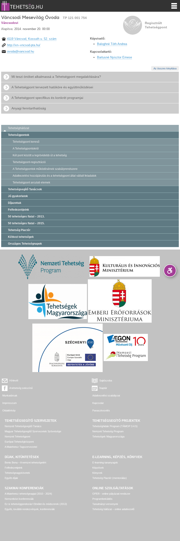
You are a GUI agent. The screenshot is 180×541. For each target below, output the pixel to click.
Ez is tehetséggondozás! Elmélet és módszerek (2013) (36, 504)
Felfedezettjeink (18, 209)
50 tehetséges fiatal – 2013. (26, 216)
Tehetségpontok (18, 135)
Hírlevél (13, 380)
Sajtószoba (105, 380)
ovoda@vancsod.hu (20, 51)
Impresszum (9, 403)
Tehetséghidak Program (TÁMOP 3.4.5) (115, 426)
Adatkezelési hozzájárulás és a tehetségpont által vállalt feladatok (54, 175)
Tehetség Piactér (19, 230)
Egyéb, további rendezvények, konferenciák (30, 509)
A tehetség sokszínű (21, 388)
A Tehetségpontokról (26, 148)
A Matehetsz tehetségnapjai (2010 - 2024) (28, 493)
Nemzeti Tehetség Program (108, 431)
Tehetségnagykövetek (17, 472)
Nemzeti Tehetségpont (17, 436)
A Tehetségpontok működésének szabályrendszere (45, 169)
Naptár (103, 388)
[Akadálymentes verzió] (170, 270)
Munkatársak (9, 395)
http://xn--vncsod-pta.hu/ (23, 45)
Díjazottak (14, 203)
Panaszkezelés (101, 410)
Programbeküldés (102, 498)
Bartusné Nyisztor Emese (114, 57)
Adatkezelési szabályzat (106, 395)
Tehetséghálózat (18, 128)
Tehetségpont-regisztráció (29, 162)
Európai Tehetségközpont (19, 441)
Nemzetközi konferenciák (19, 498)
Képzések (98, 467)
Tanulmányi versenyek (105, 504)
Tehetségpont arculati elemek (31, 182)
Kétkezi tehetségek (21, 237)
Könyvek (97, 472)
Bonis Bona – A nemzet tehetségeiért (25, 462)
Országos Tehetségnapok (25, 243)
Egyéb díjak (11, 478)
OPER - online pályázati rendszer (111, 493)
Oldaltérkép (8, 410)
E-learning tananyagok (105, 462)
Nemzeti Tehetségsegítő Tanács (23, 426)
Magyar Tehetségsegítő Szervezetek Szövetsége (33, 431)
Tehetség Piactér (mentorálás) (109, 478)
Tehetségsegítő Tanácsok (25, 189)
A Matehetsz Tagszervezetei (21, 446)
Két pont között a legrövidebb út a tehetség (40, 155)
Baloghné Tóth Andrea (112, 44)
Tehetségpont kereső (26, 141)
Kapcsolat (98, 403)
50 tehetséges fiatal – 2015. (26, 223)
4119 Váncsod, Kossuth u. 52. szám (31, 39)
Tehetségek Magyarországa (108, 436)
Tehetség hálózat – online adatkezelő (113, 509)
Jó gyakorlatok (18, 196)
